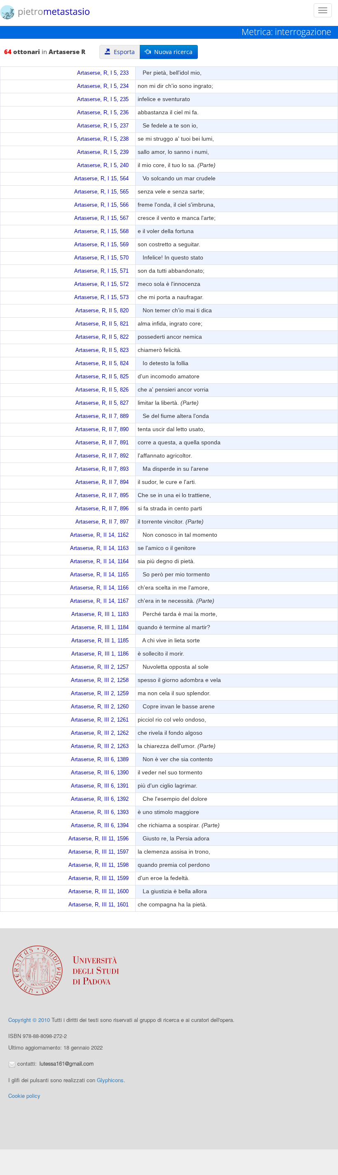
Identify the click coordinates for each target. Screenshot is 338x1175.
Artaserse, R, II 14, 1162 (99, 535)
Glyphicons (110, 1080)
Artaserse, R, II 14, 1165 (99, 575)
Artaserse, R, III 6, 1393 (100, 812)
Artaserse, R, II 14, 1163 (99, 548)
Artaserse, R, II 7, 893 (102, 469)
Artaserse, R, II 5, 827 (102, 403)
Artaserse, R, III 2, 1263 (100, 746)
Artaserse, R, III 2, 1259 (100, 693)
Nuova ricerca (171, 52)
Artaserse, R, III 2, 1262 (100, 733)
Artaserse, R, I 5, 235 (103, 99)
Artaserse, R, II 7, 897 (102, 522)
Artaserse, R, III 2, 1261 (100, 720)
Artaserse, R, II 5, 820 (102, 311)
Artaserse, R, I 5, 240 (103, 165)
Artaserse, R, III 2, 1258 (100, 680)
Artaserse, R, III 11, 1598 (98, 865)
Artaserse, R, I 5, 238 (103, 139)
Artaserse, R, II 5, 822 (102, 337)
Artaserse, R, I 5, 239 (103, 152)
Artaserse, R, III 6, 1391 (100, 786)
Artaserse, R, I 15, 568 (101, 231)
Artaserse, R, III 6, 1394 (100, 825)
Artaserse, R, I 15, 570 (101, 258)
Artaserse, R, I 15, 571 (101, 271)
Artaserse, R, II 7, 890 (102, 429)
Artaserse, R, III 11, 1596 (98, 839)
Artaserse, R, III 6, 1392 (100, 799)
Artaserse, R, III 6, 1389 (100, 759)
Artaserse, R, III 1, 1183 (100, 614)
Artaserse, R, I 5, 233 (103, 73)
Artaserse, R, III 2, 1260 (100, 707)
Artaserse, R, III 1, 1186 (100, 654)
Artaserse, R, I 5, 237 (103, 126)
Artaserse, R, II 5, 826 (102, 390)
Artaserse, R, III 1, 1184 (100, 627)
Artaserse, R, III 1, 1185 (100, 641)
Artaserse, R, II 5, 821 (102, 324)
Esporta (122, 52)
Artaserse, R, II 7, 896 (102, 509)
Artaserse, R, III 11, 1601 (98, 905)
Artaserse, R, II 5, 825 (102, 377)
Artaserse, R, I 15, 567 (101, 218)
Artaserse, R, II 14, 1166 (99, 588)
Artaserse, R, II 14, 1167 (99, 601)
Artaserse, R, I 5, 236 (103, 113)
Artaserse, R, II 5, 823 (102, 350)
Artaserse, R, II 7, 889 (102, 416)
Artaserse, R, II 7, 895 (102, 495)
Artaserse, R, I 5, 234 (103, 86)
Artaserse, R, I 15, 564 (101, 179)
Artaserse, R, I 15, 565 (101, 192)
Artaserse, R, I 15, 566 (101, 205)
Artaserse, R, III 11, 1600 (98, 891)
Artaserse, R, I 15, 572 (101, 284)
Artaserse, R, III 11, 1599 (98, 878)
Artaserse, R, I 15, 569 (101, 245)
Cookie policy (24, 1095)
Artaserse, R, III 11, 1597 (98, 852)
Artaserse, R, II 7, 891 (102, 443)
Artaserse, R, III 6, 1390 (100, 773)
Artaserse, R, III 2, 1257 (100, 667)
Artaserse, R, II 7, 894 (102, 482)
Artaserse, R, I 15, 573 (101, 297)
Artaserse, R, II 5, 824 (102, 363)
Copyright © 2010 (29, 1020)
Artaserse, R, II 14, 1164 (99, 561)
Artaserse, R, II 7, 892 (102, 456)
